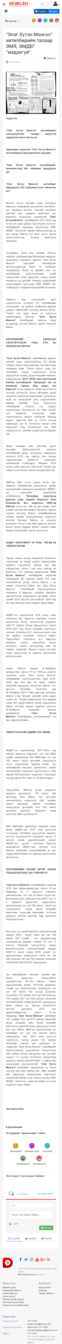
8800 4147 (32, 1327)
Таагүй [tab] (48, 1238)
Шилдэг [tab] (32, 1238)
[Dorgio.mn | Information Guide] (7, 1262)
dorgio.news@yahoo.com (39, 1324)
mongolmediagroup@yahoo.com (42, 1330)
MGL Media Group (26, 1274)
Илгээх (47, 1227)
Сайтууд (43, 1290)
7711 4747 (32, 1321)
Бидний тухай (9, 1287)
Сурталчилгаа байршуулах (15, 1305)
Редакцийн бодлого (11, 1290)
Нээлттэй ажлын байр (13, 1302)
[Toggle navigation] (6, 11)
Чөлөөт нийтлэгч (47, 1293)
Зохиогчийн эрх (10, 1293)
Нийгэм (51, 58)
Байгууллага (45, 1287)
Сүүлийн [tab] (15, 1238)
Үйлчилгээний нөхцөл (13, 1299)
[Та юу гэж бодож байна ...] (31, 1214)
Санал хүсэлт (8, 1296)
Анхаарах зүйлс (45, 1193)
